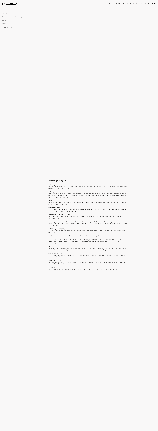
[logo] (9, 4)
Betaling (5, 13)
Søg (149, 3)
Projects (130, 3)
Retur (4, 20)
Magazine (139, 3)
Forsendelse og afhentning (12, 17)
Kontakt (4, 23)
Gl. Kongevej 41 (119, 3)
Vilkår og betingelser (9, 27)
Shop (110, 3)
